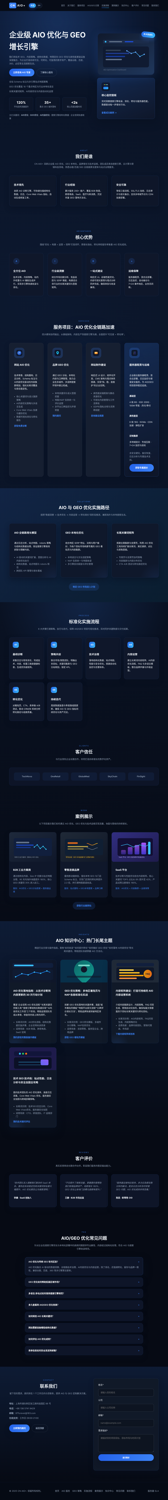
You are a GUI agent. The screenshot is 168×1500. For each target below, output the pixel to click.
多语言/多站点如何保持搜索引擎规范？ (46, 1293)
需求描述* (103, 1430)
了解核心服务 (46, 72)
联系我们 (155, 5)
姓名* (101, 1385)
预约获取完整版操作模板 (24, 1037)
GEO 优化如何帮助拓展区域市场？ (44, 1282)
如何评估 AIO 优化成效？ (40, 1339)
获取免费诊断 (20, 426)
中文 (32, 5)
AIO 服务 (66, 1491)
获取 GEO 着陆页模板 (75, 1037)
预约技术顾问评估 (21, 1121)
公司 (100, 1400)
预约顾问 (56, 415)
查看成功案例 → (109, 112)
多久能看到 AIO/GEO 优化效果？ (43, 1305)
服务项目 (81, 5)
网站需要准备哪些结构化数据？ (43, 1327)
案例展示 (115, 5)
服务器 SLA (153, 1491)
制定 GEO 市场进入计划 (84, 586)
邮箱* (101, 1415)
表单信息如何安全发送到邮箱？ (43, 1350)
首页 (63, 5)
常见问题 (145, 5)
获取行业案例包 (84, 905)
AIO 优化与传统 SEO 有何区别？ (43, 1261)
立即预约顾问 (19, 1428)
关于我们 (71, 5)
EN (39, 5)
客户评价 (135, 5)
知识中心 (125, 5)
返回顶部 (40, 1428)
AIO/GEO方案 (93, 5)
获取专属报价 (141, 467)
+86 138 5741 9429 (25, 1408)
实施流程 (105, 5)
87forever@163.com (25, 1413)
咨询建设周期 (97, 415)
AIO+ (17, 5)
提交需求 (126, 1458)
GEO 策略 (77, 1491)
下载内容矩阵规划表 (125, 1034)
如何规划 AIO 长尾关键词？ (41, 1316)
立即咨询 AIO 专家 (21, 72)
